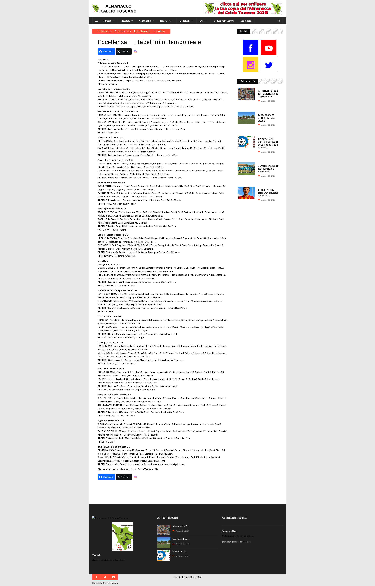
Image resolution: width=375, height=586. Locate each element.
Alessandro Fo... (180, 526)
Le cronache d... (180, 538)
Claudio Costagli (143, 31)
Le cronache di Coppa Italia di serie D (266, 117)
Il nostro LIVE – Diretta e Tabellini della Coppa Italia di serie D (268, 143)
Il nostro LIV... (179, 551)
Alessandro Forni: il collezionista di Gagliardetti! (268, 93)
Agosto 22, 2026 (268, 200)
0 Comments (106, 31)
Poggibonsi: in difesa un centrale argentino (268, 192)
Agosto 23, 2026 (268, 125)
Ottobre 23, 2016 (124, 31)
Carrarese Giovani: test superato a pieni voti (268, 168)
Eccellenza (160, 31)
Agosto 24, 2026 (268, 101)
